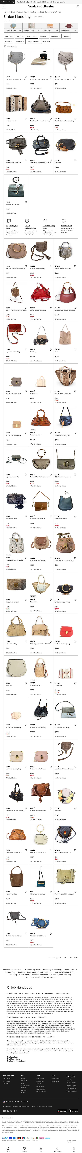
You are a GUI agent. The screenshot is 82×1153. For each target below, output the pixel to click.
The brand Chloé (12, 997)
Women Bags (22, 12)
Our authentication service (26, 1085)
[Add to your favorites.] (26, 77)
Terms (33, 1106)
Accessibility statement (10, 1106)
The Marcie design (14, 1059)
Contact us (55, 1081)
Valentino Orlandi (33, 977)
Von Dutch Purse (49, 977)
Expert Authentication (30, 226)
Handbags (33, 12)
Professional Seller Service (41, 1090)
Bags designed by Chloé (15, 1021)
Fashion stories (72, 1091)
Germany (28, 1140)
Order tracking (24, 1079)
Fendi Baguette (45, 972)
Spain (33, 1140)
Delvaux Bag (10, 972)
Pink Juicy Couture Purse (19, 974)
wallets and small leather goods (28, 1043)
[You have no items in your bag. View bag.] (77, 6)
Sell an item (40, 1086)
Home (6, 12)
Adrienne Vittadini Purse (12, 969)
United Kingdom (11, 1140)
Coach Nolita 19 (70, 969)
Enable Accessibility (7, 2)
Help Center (56, 1078)
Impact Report (71, 1086)
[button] (77, 6)
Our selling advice (40, 1082)
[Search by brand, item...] (4, 6)
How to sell (40, 1078)
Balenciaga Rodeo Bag (52, 969)
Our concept (7, 1078)
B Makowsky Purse (32, 969)
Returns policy (23, 1091)
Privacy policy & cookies (44, 1106)
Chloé (13, 12)
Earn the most (66, 225)
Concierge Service (6, 1082)
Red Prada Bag (65, 974)
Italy (37, 1140)
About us (70, 1080)
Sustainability (71, 1083)
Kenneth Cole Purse (40, 974)
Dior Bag (21, 972)
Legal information (24, 1106)
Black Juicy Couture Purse (64, 972)
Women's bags (12, 1049)
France (4, 1140)
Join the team (71, 1089)
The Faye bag (12, 1057)
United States (20, 1140)
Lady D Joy (31, 972)
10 (71, 958)
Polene (53, 974)
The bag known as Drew (16, 1061)
